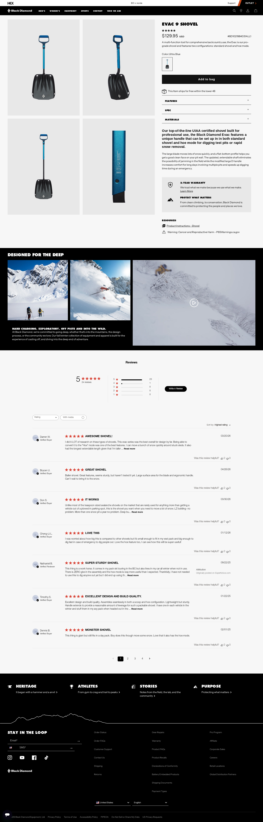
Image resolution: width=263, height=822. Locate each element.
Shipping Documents (162, 782)
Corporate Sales (217, 749)
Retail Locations (217, 766)
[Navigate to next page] (150, 659)
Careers (213, 757)
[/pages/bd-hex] (11, 3)
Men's (42, 11)
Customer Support (103, 749)
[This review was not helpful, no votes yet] (227, 458)
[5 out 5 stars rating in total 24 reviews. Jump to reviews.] (169, 30)
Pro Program (216, 732)
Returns (98, 774)
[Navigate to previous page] (113, 659)
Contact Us (99, 757)
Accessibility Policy (89, 817)
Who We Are (114, 11)
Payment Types (159, 791)
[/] (20, 10)
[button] (41, 10)
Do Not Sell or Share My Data (125, 817)
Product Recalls (159, 757)
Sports (85, 11)
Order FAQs (99, 740)
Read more (129, 449)
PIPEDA (105, 817)
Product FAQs (158, 749)
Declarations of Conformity (165, 766)
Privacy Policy (54, 817)
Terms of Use (70, 817)
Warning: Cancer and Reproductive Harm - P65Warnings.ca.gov (203, 232)
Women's (55, 11)
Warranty (156, 740)
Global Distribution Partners (223, 774)
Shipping (98, 766)
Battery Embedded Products (165, 774)
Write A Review (176, 389)
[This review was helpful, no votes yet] (222, 458)
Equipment (71, 11)
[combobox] (45, 417)
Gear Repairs (158, 732)
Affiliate (213, 740)
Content (98, 11)
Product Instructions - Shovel (183, 225)
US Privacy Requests (152, 817)
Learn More (186, 191)
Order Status (100, 732)
